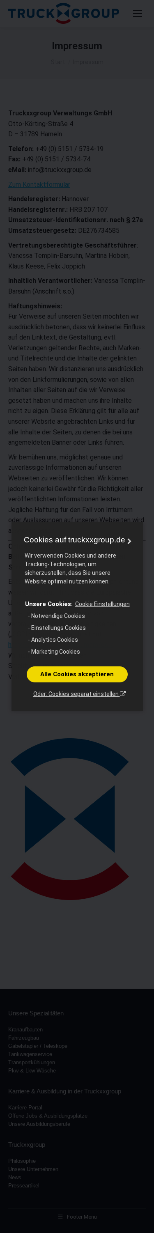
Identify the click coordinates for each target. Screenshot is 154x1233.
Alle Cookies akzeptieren (77, 674)
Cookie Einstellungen (102, 604)
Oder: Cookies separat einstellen (76, 694)
